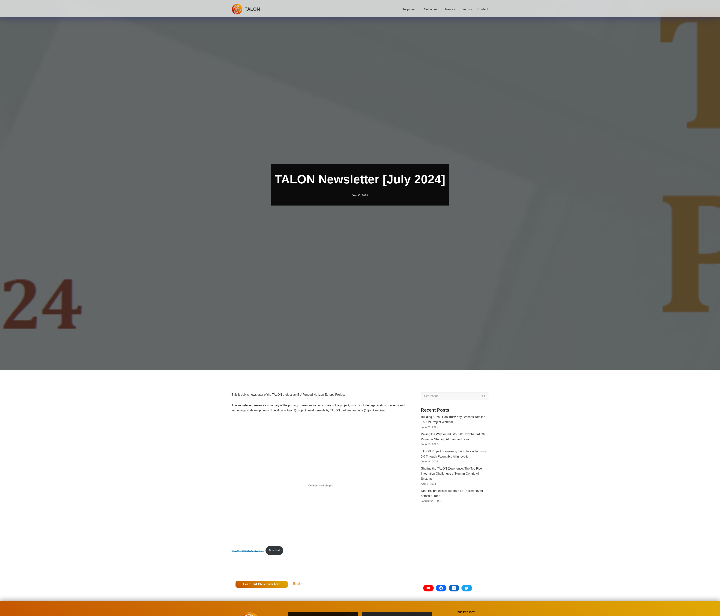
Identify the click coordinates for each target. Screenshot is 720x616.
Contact (482, 9)
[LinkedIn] (454, 588)
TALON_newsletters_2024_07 (248, 550)
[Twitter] (466, 588)
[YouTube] (428, 588)
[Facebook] (441, 588)
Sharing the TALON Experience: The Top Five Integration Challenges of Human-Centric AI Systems (451, 473)
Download (274, 550)
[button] (418, 9)
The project (466, 612)
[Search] (483, 396)
